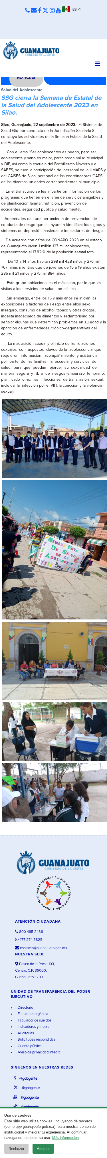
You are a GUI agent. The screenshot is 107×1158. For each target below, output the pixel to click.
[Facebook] (39, 11)
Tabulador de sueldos (34, 1020)
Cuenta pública (29, 1046)
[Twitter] (46, 11)
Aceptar (43, 1149)
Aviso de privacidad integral (39, 1052)
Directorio (25, 1008)
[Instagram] (52, 11)
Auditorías (25, 1033)
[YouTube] (58, 11)
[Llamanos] (27, 11)
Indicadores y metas (33, 1027)
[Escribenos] (34, 11)
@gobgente (28, 1078)
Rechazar (16, 1149)
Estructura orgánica (32, 1014)
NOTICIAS (26, 78)
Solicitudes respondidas (36, 1039)
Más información (65, 1138)
